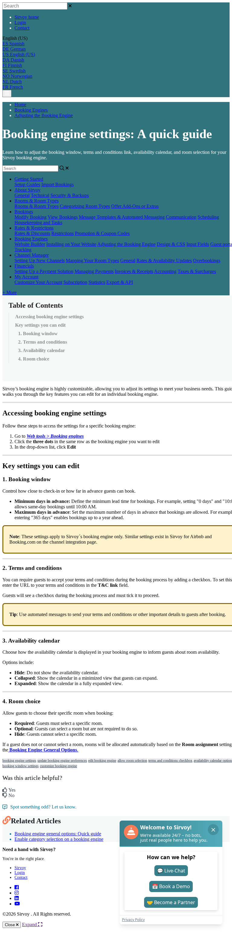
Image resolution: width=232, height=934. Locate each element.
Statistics (97, 282)
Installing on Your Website (71, 244)
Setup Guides (27, 184)
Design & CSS (171, 244)
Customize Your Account (38, 282)
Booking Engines (31, 110)
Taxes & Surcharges (197, 271)
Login (20, 22)
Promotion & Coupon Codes (102, 233)
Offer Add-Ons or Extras (135, 206)
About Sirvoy (27, 189)
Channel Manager (31, 255)
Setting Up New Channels (39, 260)
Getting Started (28, 179)
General (22, 195)
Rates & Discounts (32, 233)
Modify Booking (30, 217)
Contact (21, 27)
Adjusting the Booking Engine (43, 115)
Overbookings (206, 260)
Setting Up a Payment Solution (43, 271)
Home (20, 104)
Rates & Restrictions (33, 227)
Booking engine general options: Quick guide (57, 833)
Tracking (22, 249)
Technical (40, 195)
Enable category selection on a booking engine (58, 839)
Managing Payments (94, 271)
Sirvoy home (26, 17)
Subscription (75, 282)
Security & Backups (69, 195)
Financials (24, 265)
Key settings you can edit (40, 325)
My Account (26, 276)
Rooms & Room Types (36, 200)
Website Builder (29, 244)
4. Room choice (33, 358)
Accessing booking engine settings (49, 316)
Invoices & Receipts (134, 271)
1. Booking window (38, 333)
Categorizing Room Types (85, 206)
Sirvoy (20, 868)
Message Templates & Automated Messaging (122, 217)
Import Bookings (57, 184)
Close (10, 925)
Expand (30, 924)
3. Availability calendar (41, 350)
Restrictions (62, 233)
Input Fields (197, 244)
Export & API (119, 282)
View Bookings (63, 217)
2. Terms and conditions (42, 342)
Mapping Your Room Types (92, 260)
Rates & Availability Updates (164, 260)
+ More (9, 292)
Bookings (23, 211)
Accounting (165, 271)
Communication (181, 217)
